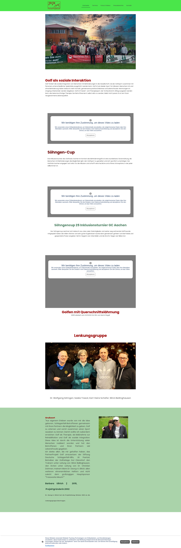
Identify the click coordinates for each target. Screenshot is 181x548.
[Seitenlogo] (54, 5)
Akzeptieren (91, 135)
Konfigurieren (49, 545)
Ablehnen (135, 542)
